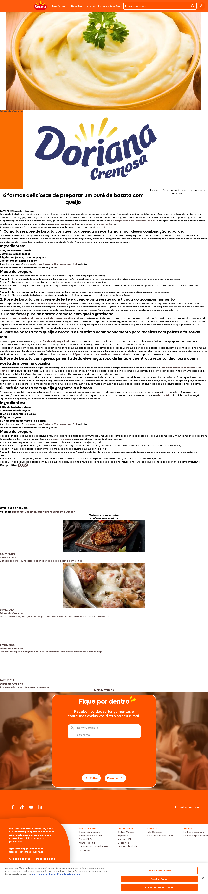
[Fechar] (202, 878)
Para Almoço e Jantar (60, 511)
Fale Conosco (154, 832)
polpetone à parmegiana (100, 223)
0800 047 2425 (21, 859)
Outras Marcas (126, 832)
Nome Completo (87, 727)
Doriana (40, 511)
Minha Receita (87, 842)
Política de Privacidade (67, 874)
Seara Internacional (90, 832)
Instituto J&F (124, 839)
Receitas (76, 5)
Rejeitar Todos (159, 879)
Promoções (85, 849)
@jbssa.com (16, 851)
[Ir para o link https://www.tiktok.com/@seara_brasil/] (22, 807)
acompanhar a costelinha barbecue (134, 220)
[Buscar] (192, 5)
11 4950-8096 (47, 859)
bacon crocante (62, 439)
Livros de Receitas (109, 5)
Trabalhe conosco (187, 807)
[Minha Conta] (201, 6)
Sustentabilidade (127, 846)
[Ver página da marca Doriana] (96, 149)
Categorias (58, 5)
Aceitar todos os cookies (159, 887)
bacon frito (164, 395)
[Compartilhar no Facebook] (19, 465)
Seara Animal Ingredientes (93, 846)
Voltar (94, 778)
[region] (104, 878)
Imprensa (123, 835)
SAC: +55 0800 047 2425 (160, 835)
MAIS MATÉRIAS (104, 690)
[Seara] (40, 5)
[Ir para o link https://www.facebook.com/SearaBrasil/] (13, 807)
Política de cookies (193, 832)
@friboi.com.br (34, 848)
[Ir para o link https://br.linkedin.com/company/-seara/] (40, 807)
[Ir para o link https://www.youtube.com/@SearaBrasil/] (31, 807)
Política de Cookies (42, 874)
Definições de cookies (159, 870)
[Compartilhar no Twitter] (22, 465)
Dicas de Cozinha (23, 511)
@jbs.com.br (16, 848)
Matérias (90, 5)
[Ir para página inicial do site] (104, 818)
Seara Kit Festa (87, 839)
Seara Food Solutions (90, 835)
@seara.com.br (34, 851)
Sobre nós (123, 842)
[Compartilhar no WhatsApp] (26, 465)
